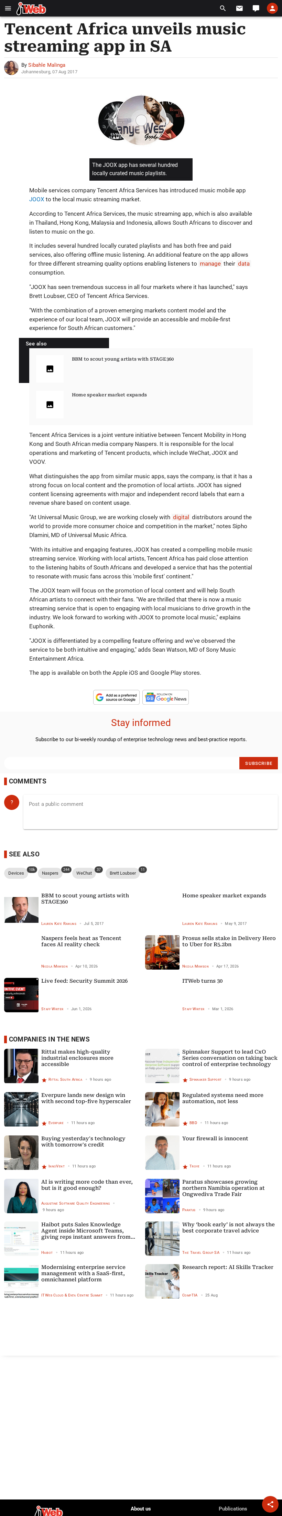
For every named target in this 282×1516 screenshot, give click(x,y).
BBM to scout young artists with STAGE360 (123, 359)
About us (141, 1509)
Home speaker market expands (109, 394)
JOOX (36, 199)
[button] (8, 8)
